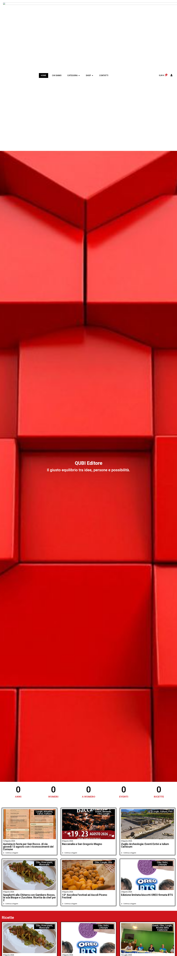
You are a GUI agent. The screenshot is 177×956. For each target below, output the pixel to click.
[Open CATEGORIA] (79, 75)
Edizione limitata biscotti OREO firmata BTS (147, 894)
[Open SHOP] (92, 75)
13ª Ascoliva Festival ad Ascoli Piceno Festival (84, 896)
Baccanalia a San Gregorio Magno (82, 844)
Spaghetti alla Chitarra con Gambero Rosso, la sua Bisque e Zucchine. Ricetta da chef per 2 (29, 897)
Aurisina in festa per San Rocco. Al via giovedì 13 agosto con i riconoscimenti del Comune (28, 847)
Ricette (8, 917)
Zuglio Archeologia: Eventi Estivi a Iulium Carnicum (145, 845)
